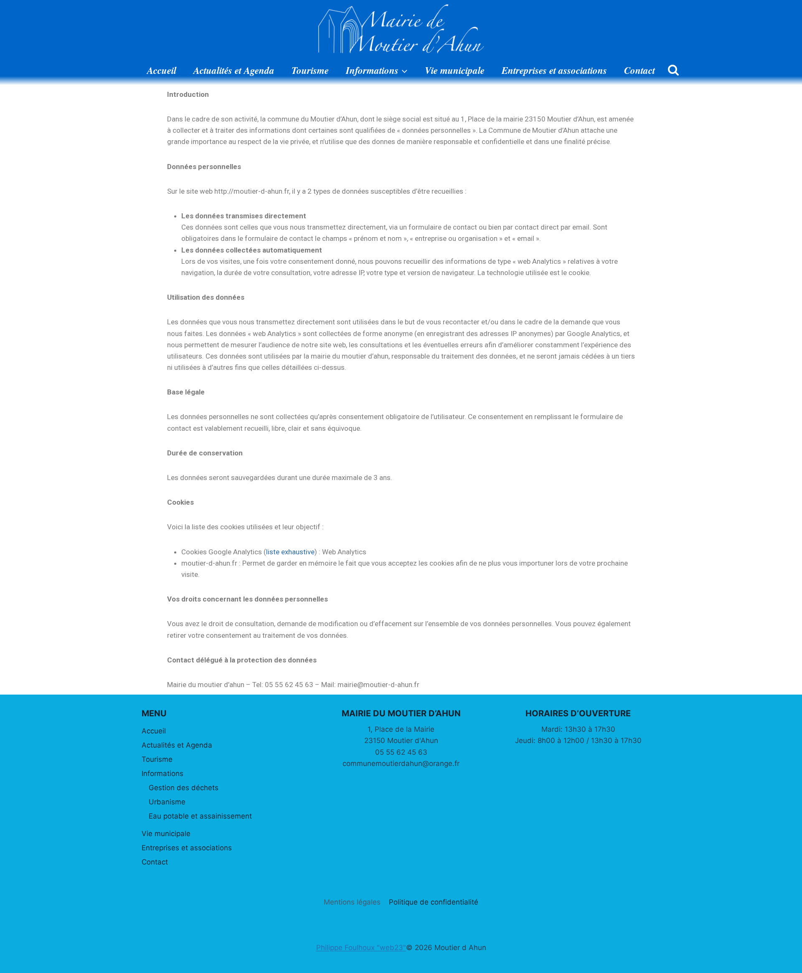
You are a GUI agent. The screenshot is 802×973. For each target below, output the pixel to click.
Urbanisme (167, 802)
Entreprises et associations (554, 70)
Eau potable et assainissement (200, 816)
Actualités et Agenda (233, 70)
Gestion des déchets (183, 787)
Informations (162, 773)
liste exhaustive (290, 552)
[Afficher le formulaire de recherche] (673, 70)
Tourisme (310, 70)
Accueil (161, 70)
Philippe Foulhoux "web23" (361, 947)
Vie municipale (455, 70)
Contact (639, 70)
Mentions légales (352, 902)
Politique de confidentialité (433, 902)
